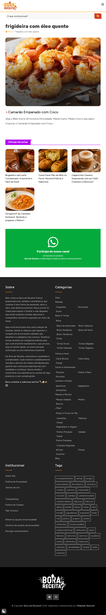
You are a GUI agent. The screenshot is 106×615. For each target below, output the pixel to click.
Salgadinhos (83, 386)
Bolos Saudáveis (64, 330)
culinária (71, 496)
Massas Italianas (63, 399)
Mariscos (82, 418)
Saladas (82, 432)
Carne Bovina (62, 358)
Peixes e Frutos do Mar (67, 413)
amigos (89, 478)
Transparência (11, 499)
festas (77, 507)
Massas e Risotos (63, 394)
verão (94, 547)
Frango (59, 363)
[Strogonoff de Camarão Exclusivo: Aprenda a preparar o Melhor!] (19, 199)
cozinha (59, 490)
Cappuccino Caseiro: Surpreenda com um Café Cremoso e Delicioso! (85, 178)
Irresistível (84, 513)
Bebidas (59, 302)
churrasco (91, 484)
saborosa (71, 536)
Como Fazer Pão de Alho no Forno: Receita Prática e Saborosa (53, 178)
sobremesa (70, 541)
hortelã (59, 513)
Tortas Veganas (85, 348)
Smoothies (83, 307)
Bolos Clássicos (85, 326)
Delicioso (89, 501)
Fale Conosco (11, 510)
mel (57, 518)
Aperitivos (61, 386)
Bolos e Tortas (62, 315)
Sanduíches (61, 390)
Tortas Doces (63, 343)
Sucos (59, 311)
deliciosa (78, 501)
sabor (91, 530)
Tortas (59, 338)
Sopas (59, 436)
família (68, 507)
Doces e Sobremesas (65, 367)
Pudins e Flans (84, 372)
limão (94, 513)
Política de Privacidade (16, 482)
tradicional (83, 541)
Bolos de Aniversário (66, 326)
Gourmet (60, 454)
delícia (59, 507)
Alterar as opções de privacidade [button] (21, 519)
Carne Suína (83, 358)
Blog (57, 458)
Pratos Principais (64, 432)
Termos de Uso (12, 487)
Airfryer (59, 450)
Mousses (60, 372)
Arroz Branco (78, 484)
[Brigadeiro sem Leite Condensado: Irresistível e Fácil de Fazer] (19, 160)
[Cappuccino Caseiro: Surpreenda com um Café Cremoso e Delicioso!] (86, 160)
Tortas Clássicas (64, 348)
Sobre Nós (10, 476)
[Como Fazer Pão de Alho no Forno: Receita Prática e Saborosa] (53, 160)
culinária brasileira (86, 496)
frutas (86, 507)
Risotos (59, 404)
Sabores (60, 536)
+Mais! (58, 408)
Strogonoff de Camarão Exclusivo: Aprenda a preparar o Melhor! (17, 217)
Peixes (60, 422)
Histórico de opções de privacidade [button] (22, 525)
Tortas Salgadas (86, 343)
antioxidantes (62, 484)
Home (10, 32)
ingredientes (71, 513)
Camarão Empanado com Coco (33, 112)
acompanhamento (64, 478)
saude (59, 541)
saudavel (95, 536)
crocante (60, 496)
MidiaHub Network (86, 606)
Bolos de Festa (85, 330)
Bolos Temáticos (64, 334)
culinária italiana (63, 501)
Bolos (58, 320)
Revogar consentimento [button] (16, 531)
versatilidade (74, 547)
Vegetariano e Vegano (66, 427)
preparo (76, 518)
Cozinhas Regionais (66, 445)
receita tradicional (64, 530)
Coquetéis (61, 307)
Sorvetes (60, 376)
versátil (86, 547)
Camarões (61, 418)
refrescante (81, 530)
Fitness (81, 450)
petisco (66, 518)
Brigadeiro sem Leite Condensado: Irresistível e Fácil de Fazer (18, 178)
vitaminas (60, 553)
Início (57, 297)
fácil (94, 507)
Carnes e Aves (62, 353)
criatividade (83, 490)
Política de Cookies (14, 505)
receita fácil (61, 524)
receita (86, 518)
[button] (3, 611)
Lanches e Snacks (63, 381)
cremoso (71, 490)
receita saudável (77, 524)
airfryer (79, 478)
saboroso (83, 536)
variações (60, 547)
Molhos (81, 399)
